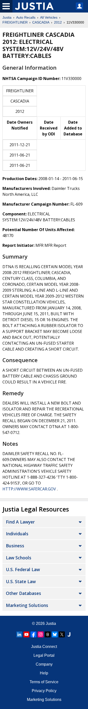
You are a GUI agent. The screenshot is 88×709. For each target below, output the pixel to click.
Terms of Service (44, 682)
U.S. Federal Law (23, 569)
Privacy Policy (44, 691)
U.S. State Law (21, 581)
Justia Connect (44, 646)
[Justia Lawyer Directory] (69, 634)
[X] (62, 634)
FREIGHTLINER (15, 22)
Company (44, 664)
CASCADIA (40, 22)
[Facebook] (33, 634)
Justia (6, 17)
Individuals (17, 534)
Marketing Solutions (27, 605)
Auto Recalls (25, 17)
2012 (58, 22)
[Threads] (48, 634)
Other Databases (23, 593)
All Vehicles (48, 17)
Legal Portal (44, 655)
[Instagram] (41, 634)
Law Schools (18, 558)
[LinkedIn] (19, 634)
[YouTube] (26, 634)
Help (44, 673)
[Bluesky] (55, 634)
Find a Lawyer (20, 522)
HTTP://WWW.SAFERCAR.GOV (29, 489)
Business (15, 546)
